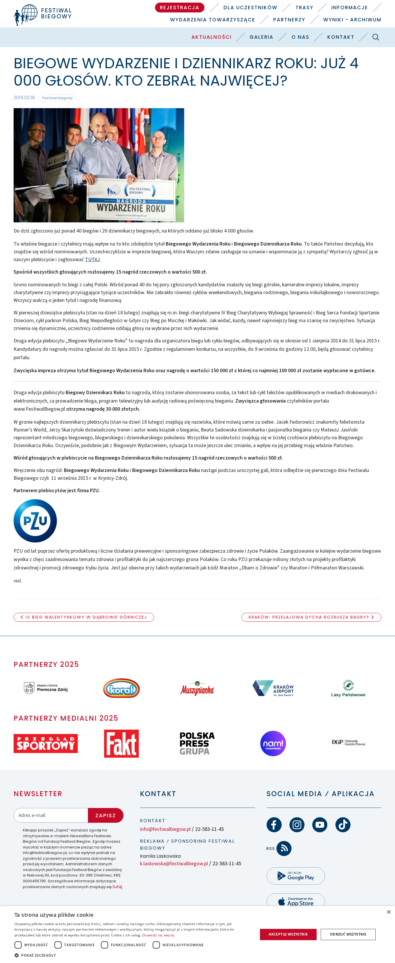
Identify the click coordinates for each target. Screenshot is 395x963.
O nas (300, 37)
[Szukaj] (375, 37)
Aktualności (211, 37)
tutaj (117, 887)
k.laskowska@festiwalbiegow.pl (174, 863)
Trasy (304, 7)
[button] (132, 955)
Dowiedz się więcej (158, 935)
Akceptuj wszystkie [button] (288, 934)
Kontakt (341, 37)
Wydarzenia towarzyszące (212, 19)
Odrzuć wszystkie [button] (348, 934)
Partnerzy (289, 19)
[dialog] (197, 934)
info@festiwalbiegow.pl (165, 829)
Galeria (262, 37)
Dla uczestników (251, 7)
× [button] (388, 912)
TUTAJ (92, 259)
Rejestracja (180, 7)
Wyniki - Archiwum (352, 19)
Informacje (349, 7)
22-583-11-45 (209, 829)
